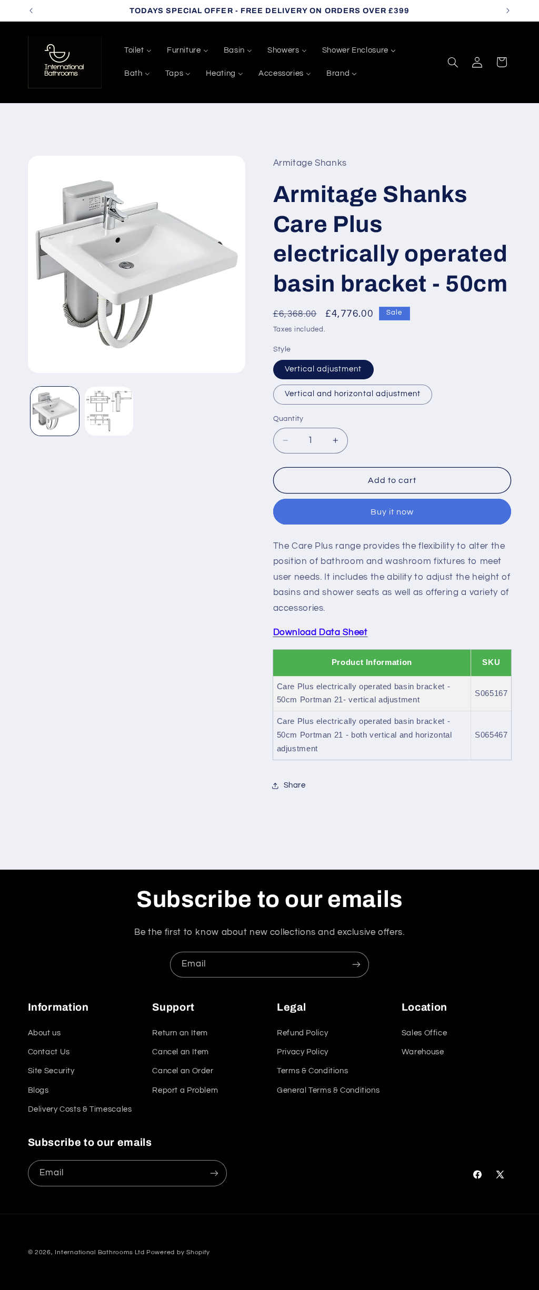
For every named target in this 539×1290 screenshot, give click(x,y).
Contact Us (49, 1052)
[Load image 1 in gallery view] (55, 411)
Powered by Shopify (178, 1252)
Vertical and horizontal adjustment (353, 394)
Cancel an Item (180, 1052)
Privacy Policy (302, 1052)
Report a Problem (185, 1090)
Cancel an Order (182, 1071)
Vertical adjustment (323, 369)
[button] (453, 62)
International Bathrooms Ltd (99, 1252)
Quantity (288, 418)
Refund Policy (302, 1033)
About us (44, 1033)
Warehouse (423, 1052)
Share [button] (295, 785)
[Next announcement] (508, 10)
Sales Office (424, 1033)
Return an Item (180, 1033)
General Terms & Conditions (328, 1090)
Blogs (38, 1090)
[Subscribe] (356, 964)
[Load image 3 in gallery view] (109, 411)
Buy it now (392, 512)
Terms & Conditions (312, 1071)
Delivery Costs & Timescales (80, 1109)
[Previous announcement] (31, 10)
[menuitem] (137, 50)
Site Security (51, 1071)
